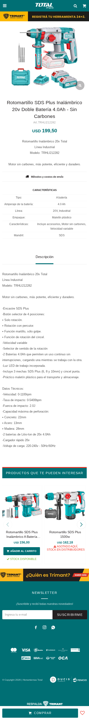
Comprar (43, 713)
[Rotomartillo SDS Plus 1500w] (65, 505)
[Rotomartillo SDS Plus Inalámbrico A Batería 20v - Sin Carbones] (21, 505)
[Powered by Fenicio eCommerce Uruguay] (80, 680)
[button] (81, 524)
